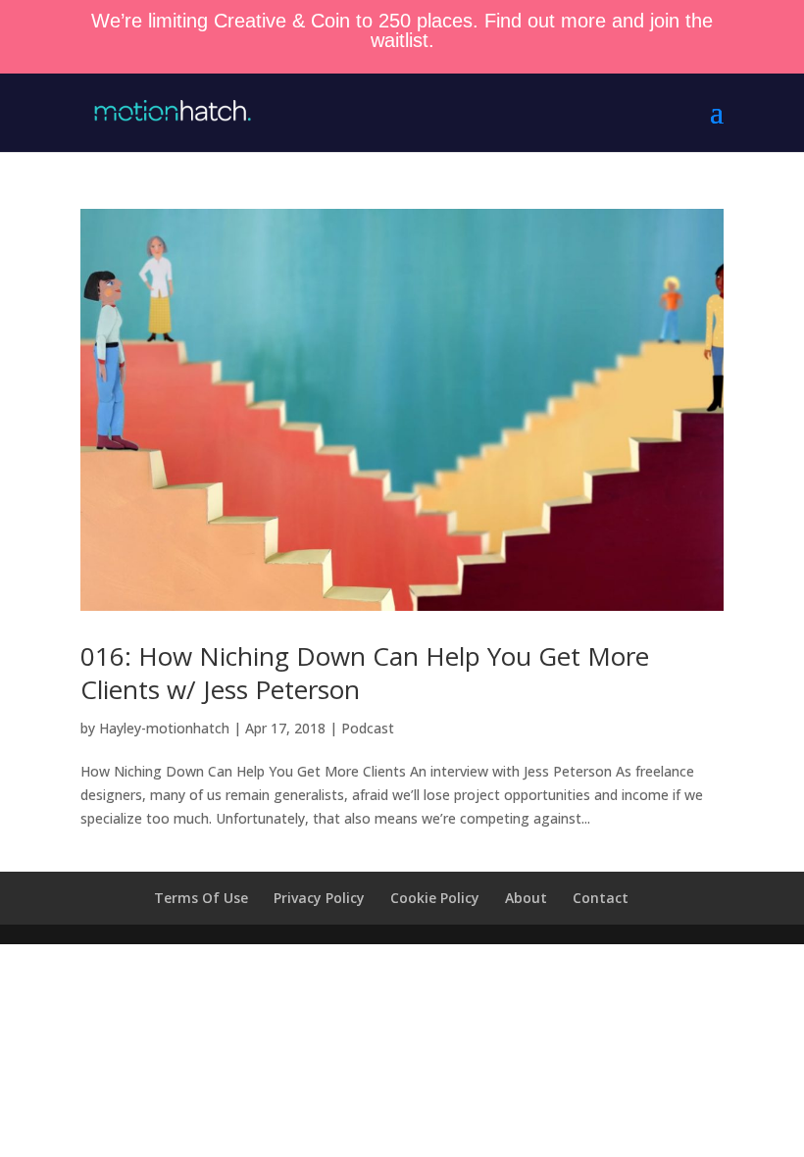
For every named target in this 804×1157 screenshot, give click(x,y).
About (526, 897)
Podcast (367, 728)
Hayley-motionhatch (164, 728)
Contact (600, 897)
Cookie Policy (434, 897)
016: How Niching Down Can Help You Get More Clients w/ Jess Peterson (364, 672)
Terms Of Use (201, 897)
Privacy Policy (319, 897)
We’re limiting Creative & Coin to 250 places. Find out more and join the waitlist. (402, 30)
